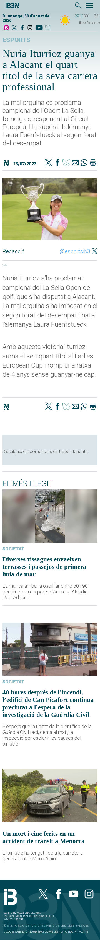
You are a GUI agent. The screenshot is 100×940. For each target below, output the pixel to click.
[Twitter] (48, 163)
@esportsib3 (75, 251)
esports (16, 40)
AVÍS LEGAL (55, 931)
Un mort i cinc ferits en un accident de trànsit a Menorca (43, 837)
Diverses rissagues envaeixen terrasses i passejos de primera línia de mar (44, 567)
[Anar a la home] (6, 28)
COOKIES (9, 931)
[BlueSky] (49, 28)
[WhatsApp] (84, 163)
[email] (75, 163)
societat (13, 548)
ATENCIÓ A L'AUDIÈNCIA (31, 931)
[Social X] (14, 28)
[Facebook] (22, 28)
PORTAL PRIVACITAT (76, 931)
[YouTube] (39, 28)
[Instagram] (30, 28)
